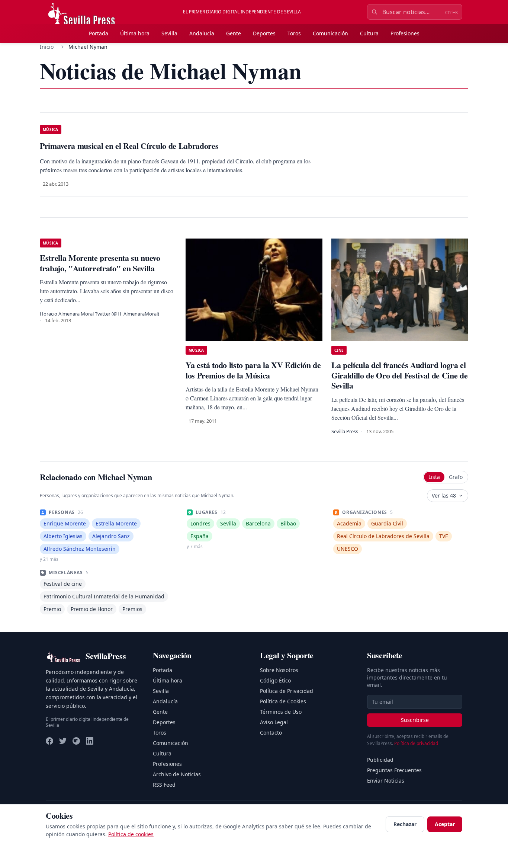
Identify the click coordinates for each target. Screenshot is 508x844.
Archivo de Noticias (177, 774)
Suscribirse (415, 719)
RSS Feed (164, 784)
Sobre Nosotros (279, 670)
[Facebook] (49, 741)
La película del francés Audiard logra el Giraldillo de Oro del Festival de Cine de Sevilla (399, 375)
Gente (233, 33)
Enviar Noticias (385, 780)
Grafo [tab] (456, 476)
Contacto (271, 732)
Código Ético (275, 680)
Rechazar (405, 824)
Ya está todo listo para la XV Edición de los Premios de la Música (253, 370)
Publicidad (380, 759)
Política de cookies (131, 834)
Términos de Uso (281, 711)
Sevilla (169, 33)
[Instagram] (76, 741)
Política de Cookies (283, 701)
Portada (98, 33)
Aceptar (445, 824)
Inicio (47, 46)
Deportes (264, 33)
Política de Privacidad (286, 690)
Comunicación (330, 33)
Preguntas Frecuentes (394, 770)
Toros (294, 33)
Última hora (134, 33)
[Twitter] (63, 741)
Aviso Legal (274, 722)
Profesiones (404, 33)
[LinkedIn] (89, 741)
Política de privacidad (416, 743)
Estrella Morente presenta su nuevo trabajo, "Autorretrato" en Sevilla (100, 263)
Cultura (369, 33)
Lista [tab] (434, 476)
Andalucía (201, 33)
